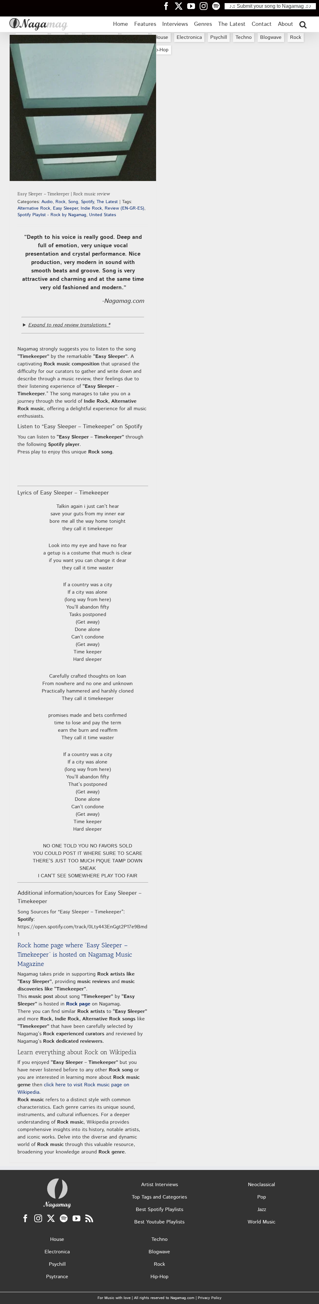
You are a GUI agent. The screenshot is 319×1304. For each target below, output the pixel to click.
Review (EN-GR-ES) (124, 208)
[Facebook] (25, 1218)
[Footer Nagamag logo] (57, 1179)
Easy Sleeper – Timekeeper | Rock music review (63, 194)
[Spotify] (64, 1218)
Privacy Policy (209, 1298)
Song (73, 202)
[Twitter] (51, 1218)
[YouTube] (76, 1218)
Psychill (218, 37)
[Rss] (89, 1218)
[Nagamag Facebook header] (168, 5)
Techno (244, 37)
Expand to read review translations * (69, 325)
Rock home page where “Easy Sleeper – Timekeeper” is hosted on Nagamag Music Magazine (74, 954)
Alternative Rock (33, 208)
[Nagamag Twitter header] (181, 5)
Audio (47, 202)
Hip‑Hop (159, 49)
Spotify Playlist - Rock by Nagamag (51, 215)
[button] (303, 24)
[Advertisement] (159, 96)
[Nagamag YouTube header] (193, 5)
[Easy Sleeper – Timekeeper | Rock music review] (83, 108)
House (161, 37)
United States (102, 215)
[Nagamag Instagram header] (206, 5)
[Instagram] (38, 1218)
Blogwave (271, 37)
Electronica (189, 37)
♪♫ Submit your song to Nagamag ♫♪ (270, 6)
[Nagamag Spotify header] (218, 5)
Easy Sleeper (65, 208)
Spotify (87, 202)
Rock (295, 37)
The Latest (107, 202)
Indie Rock (91, 208)
